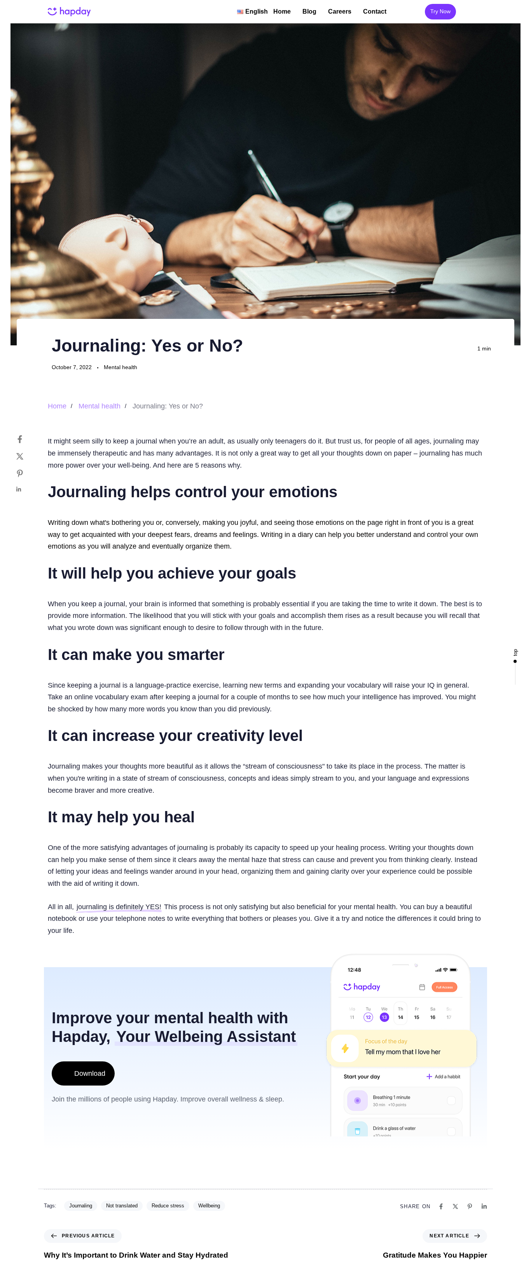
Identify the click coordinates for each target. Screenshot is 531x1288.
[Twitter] (27, 456)
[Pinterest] (27, 473)
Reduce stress (168, 1206)
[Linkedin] (27, 489)
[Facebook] (27, 439)
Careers (339, 11)
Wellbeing (209, 1206)
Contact (374, 11)
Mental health (120, 367)
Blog (309, 11)
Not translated (122, 1206)
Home (282, 11)
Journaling (80, 1206)
